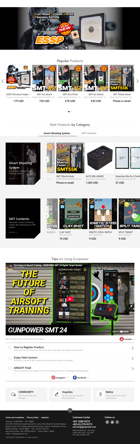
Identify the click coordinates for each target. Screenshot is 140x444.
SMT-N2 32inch (44, 94)
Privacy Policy (33, 417)
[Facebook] (117, 422)
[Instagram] (107, 422)
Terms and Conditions (15, 417)
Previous (2, 81)
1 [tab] (68, 111)
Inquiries (45, 417)
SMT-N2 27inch (70, 94)
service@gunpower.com (84, 427)
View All (12, 178)
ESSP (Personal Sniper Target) (18, 94)
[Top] (70, 410)
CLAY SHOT (52, 232)
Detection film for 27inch (118, 176)
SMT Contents (88, 133)
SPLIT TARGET (113, 232)
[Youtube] (112, 422)
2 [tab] (71, 111)
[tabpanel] (18, 86)
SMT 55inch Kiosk (122, 94)
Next (137, 81)
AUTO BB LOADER (85, 176)
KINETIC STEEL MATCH (87, 232)
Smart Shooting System (57, 133)
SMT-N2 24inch (96, 94)
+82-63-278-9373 (82, 424)
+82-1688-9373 (81, 421)
